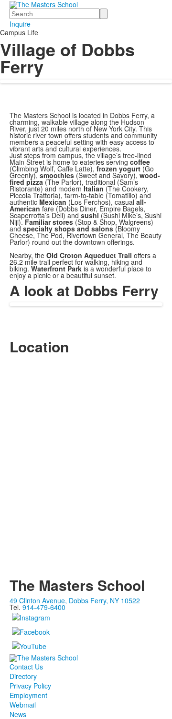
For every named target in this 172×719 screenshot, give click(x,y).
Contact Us (26, 666)
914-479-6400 (43, 607)
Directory (23, 676)
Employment (28, 695)
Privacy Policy (30, 685)
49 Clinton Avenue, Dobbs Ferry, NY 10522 (75, 600)
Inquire (20, 24)
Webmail (23, 704)
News (18, 714)
